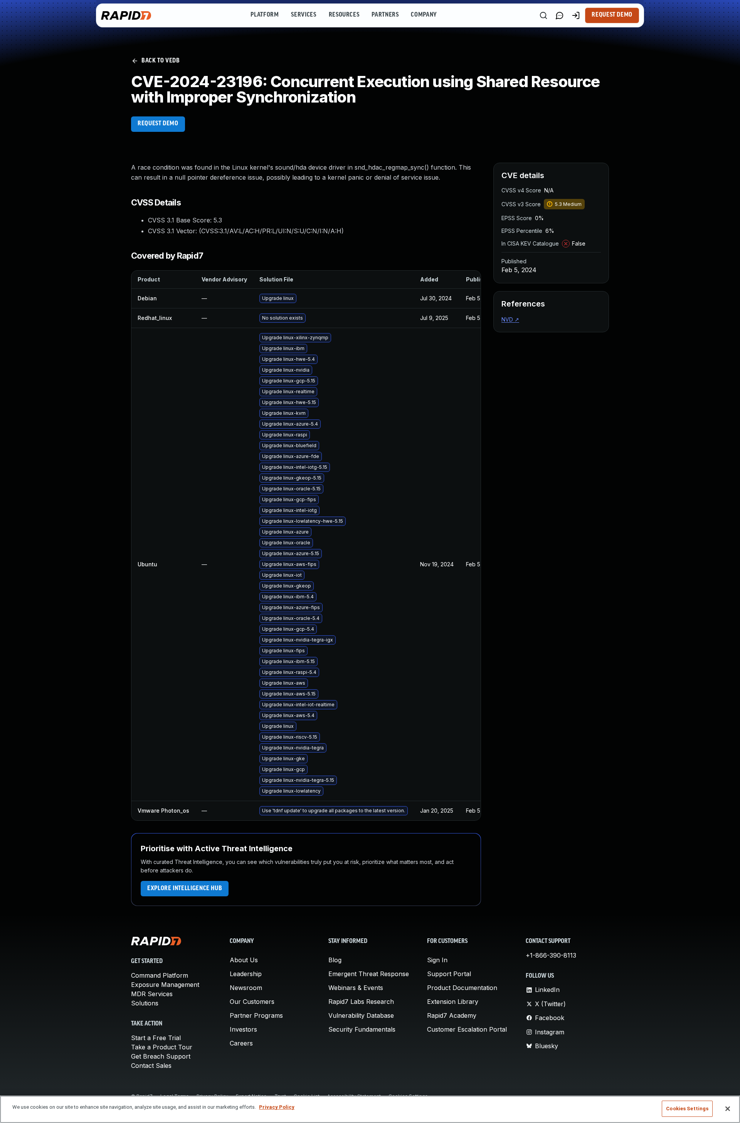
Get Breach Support (160, 1056)
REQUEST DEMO (158, 124)
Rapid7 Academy (451, 1015)
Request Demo (612, 15)
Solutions (144, 1003)
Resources (344, 15)
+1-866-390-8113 (551, 955)
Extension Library (452, 1001)
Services (303, 15)
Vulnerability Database (361, 1015)
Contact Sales (151, 1065)
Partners (385, 15)
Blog (334, 960)
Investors (243, 1029)
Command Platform (159, 975)
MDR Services (152, 994)
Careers (241, 1043)
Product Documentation (462, 988)
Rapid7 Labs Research (361, 1001)
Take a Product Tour (161, 1047)
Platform (265, 15)
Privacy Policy (276, 1107)
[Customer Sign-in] (576, 15)
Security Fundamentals (361, 1029)
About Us (244, 960)
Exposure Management (165, 984)
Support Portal (449, 974)
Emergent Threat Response (368, 974)
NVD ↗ (510, 319)
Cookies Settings (687, 1108)
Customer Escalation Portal (467, 1029)
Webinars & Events (355, 988)
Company (424, 15)
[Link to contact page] (560, 15)
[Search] (543, 15)
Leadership (246, 974)
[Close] (727, 1108)
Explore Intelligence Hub (184, 889)
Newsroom (246, 988)
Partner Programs (256, 1015)
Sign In (437, 960)
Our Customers (252, 1001)
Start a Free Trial (156, 1038)
